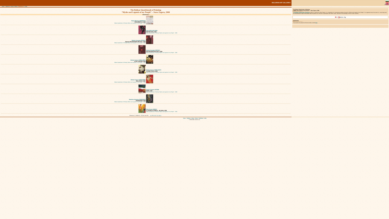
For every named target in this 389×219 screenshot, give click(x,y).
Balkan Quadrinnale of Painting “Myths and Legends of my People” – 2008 (130, 23)
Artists (12, 6)
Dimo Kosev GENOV (151, 109)
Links (26, 6)
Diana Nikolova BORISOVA (138, 20)
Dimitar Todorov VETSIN (152, 89)
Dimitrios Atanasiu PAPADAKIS (137, 99)
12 (157, 115)
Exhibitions (21, 6)
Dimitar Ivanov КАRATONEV (138, 79)
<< (150, 115)
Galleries (8, 6)
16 (159, 115)
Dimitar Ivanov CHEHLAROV (138, 60)
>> (160, 115)
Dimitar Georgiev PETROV (139, 40)
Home (3, 6)
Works (16, 6)
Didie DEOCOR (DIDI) (151, 30)
